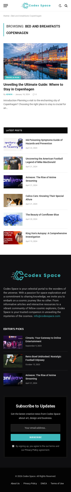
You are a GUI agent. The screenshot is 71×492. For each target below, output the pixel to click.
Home (6, 16)
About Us (15, 483)
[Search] (66, 6)
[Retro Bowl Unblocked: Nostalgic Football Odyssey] (12, 361)
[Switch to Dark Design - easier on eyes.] (60, 5)
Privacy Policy (31, 450)
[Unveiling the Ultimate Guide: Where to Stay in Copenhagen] (35, 61)
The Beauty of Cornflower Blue (42, 214)
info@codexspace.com (47, 316)
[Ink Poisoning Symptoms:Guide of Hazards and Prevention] (13, 144)
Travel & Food (12, 77)
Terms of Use (57, 483)
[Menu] (5, 6)
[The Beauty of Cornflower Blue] (13, 219)
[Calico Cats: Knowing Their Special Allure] (13, 200)
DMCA (44, 483)
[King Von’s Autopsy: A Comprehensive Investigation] (13, 237)
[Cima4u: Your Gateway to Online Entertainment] (12, 342)
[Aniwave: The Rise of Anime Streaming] (13, 181)
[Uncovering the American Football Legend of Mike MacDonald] (13, 163)
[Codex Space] (35, 5)
